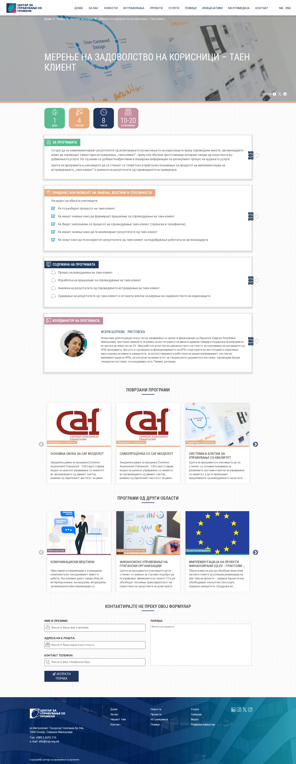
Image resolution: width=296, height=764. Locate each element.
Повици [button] (190, 8)
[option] (79, 443)
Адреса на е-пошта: (59, 638)
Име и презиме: (56, 621)
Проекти (156, 714)
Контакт (115, 724)
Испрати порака (63, 676)
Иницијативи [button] (212, 8)
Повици (155, 724)
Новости (156, 709)
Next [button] (254, 443)
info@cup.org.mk (49, 741)
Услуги (61, 19)
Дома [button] (78, 8)
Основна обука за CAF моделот (77, 453)
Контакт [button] (261, 8)
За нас (114, 714)
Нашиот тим (118, 719)
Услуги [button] (173, 8)
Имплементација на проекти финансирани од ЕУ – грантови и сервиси (217, 566)
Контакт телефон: (58, 655)
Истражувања (159, 719)
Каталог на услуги (81, 19)
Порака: (157, 621)
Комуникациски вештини (72, 562)
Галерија (196, 714)
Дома (47, 19)
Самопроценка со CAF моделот (146, 453)
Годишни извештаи (203, 724)
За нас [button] (93, 8)
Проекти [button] (156, 8)
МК (281, 8)
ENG (288, 8)
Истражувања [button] (133, 8)
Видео (195, 719)
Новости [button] (111, 8)
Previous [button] (40, 443)
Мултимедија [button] (239, 8)
